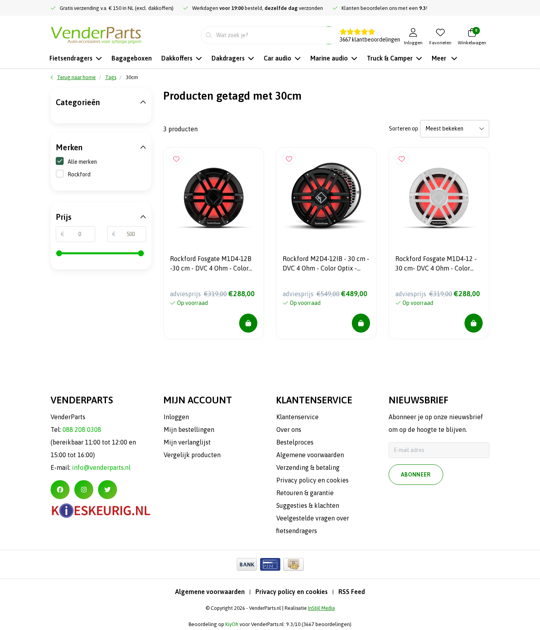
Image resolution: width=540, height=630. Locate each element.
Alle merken (82, 162)
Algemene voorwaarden (210, 591)
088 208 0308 (81, 429)
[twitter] (107, 489)
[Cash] (293, 564)
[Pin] (270, 564)
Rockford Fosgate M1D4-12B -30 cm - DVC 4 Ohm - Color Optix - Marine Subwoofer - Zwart (210, 264)
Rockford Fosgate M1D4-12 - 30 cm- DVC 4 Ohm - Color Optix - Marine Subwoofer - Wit (436, 264)
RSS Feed (351, 591)
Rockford (79, 174)
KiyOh (231, 624)
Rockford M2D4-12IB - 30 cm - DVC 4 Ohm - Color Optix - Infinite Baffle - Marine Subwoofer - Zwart (326, 264)
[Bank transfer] (247, 564)
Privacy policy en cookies (291, 591)
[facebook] (60, 489)
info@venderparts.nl (101, 467)
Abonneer (416, 474)
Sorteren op (403, 128)
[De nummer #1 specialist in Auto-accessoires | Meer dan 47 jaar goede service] (96, 34)
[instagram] (83, 489)
